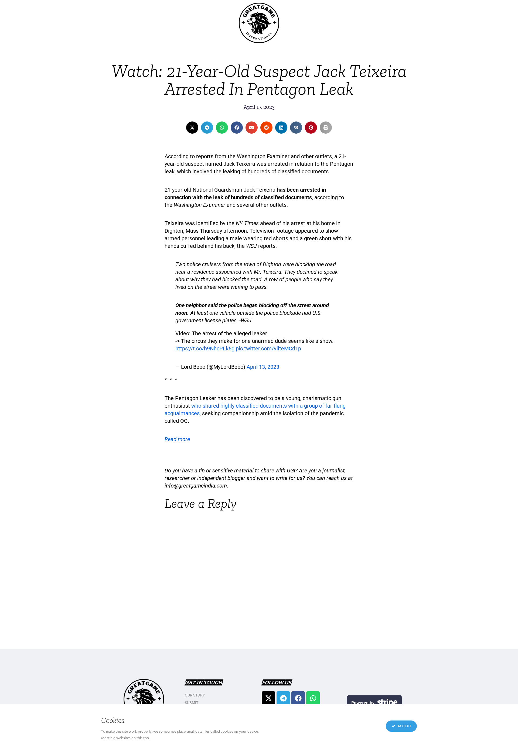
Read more (177, 439)
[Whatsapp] (313, 698)
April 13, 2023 (263, 367)
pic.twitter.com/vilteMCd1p (268, 348)
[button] (192, 127)
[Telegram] (283, 698)
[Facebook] (298, 698)
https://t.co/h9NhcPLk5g (204, 348)
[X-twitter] (268, 698)
